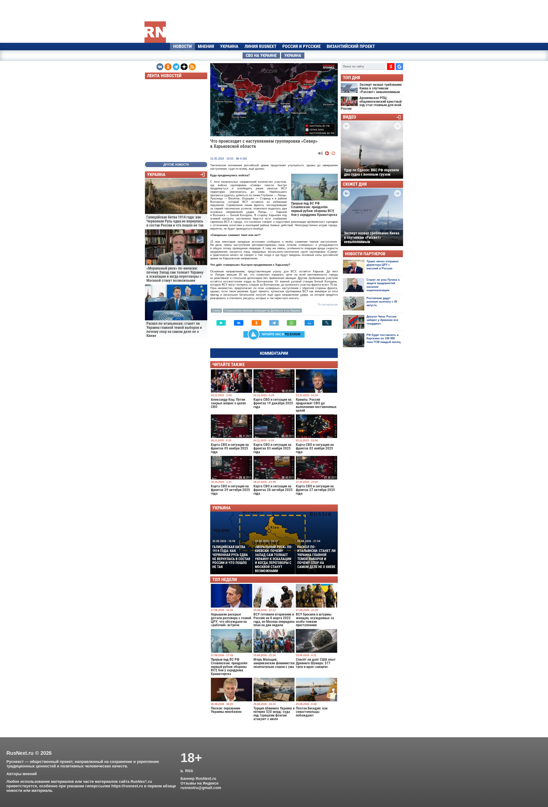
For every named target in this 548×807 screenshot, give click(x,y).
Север (216, 310)
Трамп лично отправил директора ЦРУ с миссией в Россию (382, 265)
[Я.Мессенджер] (221, 322)
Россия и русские (301, 46)
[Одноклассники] (256, 322)
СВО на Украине (261, 55)
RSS (186, 771)
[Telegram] (274, 322)
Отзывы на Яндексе (199, 783)
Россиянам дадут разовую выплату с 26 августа (381, 302)
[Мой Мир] (309, 322)
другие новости (176, 164)
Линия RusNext (260, 46)
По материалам (328, 304)
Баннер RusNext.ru (198, 778)
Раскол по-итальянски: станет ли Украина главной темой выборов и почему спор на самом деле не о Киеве (316, 554)
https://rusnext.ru (127, 786)
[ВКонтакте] (238, 322)
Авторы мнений (21, 774)
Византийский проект (351, 46)
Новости (182, 46)
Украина (229, 46)
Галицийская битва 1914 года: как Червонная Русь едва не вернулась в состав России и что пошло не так (231, 554)
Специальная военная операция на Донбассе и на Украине (262, 310)
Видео (349, 117)
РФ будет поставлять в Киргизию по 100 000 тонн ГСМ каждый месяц (383, 338)
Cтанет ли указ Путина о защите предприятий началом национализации (383, 285)
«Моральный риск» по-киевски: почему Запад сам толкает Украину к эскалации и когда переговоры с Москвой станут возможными (274, 556)
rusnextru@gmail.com (200, 788)
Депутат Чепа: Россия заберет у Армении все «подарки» (382, 320)
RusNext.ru (20, 753)
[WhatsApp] (291, 322)
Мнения (206, 46)
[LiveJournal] (326, 322)
